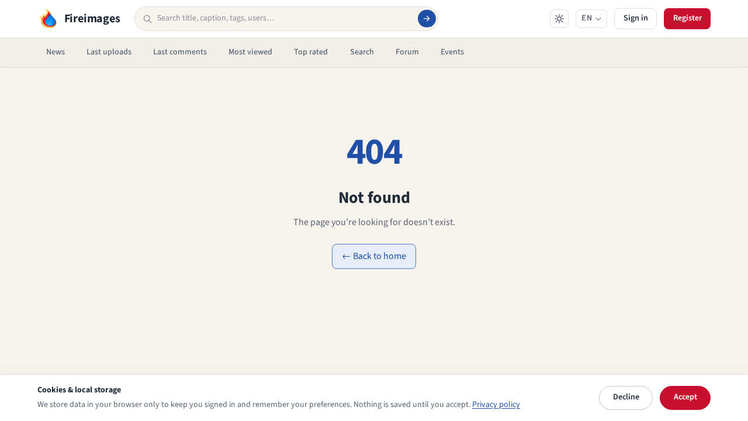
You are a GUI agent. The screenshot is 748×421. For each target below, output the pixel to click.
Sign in (636, 18)
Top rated (311, 52)
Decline (626, 397)
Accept (685, 397)
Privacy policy (496, 404)
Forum (407, 52)
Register (687, 18)
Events (452, 52)
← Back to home (374, 256)
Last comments (180, 52)
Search (362, 52)
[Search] (426, 18)
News (55, 52)
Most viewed (250, 52)
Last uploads (108, 52)
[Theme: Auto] (559, 18)
